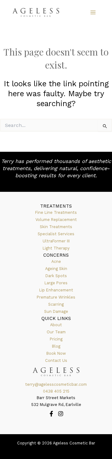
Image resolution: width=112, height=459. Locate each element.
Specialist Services (56, 234)
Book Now (56, 353)
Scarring (56, 304)
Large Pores (56, 283)
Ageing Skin (56, 268)
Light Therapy (56, 248)
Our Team (56, 332)
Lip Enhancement (56, 290)
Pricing (56, 339)
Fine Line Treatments (56, 212)
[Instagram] (60, 413)
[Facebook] (51, 413)
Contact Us (56, 360)
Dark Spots (56, 275)
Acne (56, 261)
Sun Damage (56, 311)
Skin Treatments (56, 226)
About (56, 324)
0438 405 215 (56, 391)
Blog (56, 346)
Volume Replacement (56, 219)
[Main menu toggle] (93, 12)
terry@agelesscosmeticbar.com (56, 384)
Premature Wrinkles (56, 297)
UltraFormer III (56, 241)
